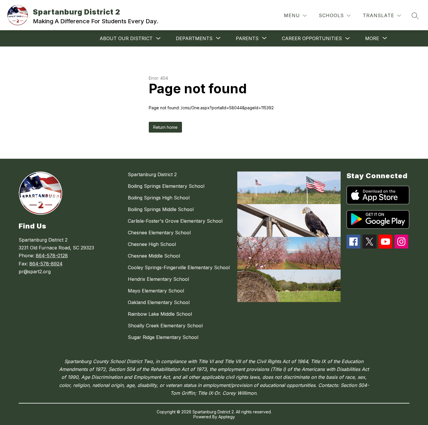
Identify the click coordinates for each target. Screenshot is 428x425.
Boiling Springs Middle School (161, 209)
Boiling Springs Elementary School (166, 186)
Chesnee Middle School (154, 256)
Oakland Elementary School (159, 302)
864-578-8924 (46, 264)
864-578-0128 (52, 255)
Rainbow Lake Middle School (160, 314)
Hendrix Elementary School (158, 279)
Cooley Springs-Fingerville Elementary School (179, 267)
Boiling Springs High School (159, 198)
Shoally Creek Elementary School (165, 325)
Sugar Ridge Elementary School (163, 337)
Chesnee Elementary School (159, 232)
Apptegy (226, 416)
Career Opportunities (312, 38)
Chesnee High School (152, 244)
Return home (165, 127)
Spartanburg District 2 (152, 174)
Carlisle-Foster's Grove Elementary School (175, 221)
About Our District (126, 38)
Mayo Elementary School (156, 291)
